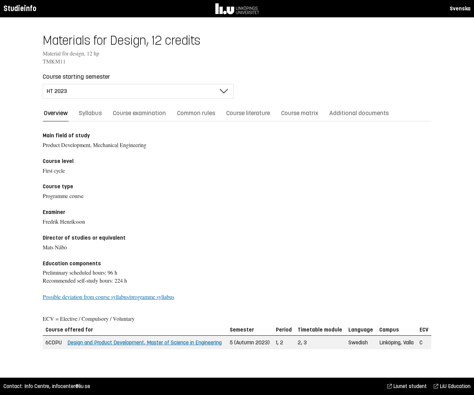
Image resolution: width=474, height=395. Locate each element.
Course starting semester (76, 76)
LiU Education (454, 386)
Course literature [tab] (248, 113)
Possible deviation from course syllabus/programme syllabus (108, 296)
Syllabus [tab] (90, 113)
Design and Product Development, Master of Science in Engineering (144, 342)
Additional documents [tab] (359, 113)
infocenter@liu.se (71, 386)
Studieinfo (19, 8)
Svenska (460, 8)
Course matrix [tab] (299, 113)
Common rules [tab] (196, 113)
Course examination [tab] (139, 113)
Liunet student (409, 386)
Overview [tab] (56, 113)
